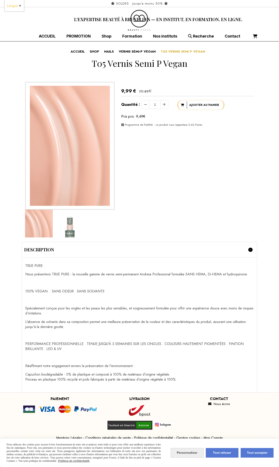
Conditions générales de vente (108, 437)
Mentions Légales (69, 437)
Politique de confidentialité (153, 437)
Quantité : (130, 104)
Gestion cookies (188, 437)
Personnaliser (187, 452)
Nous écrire (219, 404)
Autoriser (143, 425)
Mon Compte (213, 437)
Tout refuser (222, 452)
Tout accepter (257, 452)
